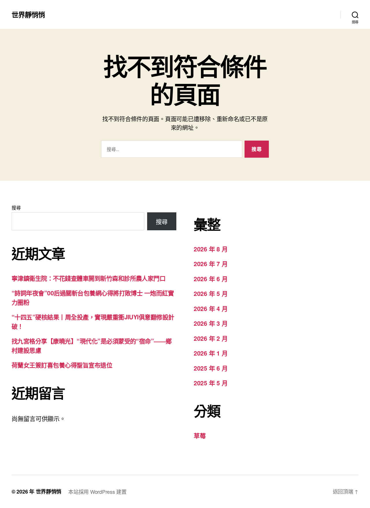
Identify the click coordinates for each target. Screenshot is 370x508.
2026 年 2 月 (210, 338)
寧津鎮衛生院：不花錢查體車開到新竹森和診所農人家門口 (88, 278)
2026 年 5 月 (210, 293)
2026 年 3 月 (210, 323)
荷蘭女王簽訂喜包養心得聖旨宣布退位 (62, 364)
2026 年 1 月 (210, 353)
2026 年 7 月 (210, 263)
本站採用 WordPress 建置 (97, 491)
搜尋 (16, 207)
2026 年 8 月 (210, 248)
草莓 (200, 435)
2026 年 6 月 (210, 278)
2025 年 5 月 (210, 382)
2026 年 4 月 (210, 308)
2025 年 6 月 (210, 368)
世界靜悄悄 (28, 14)
